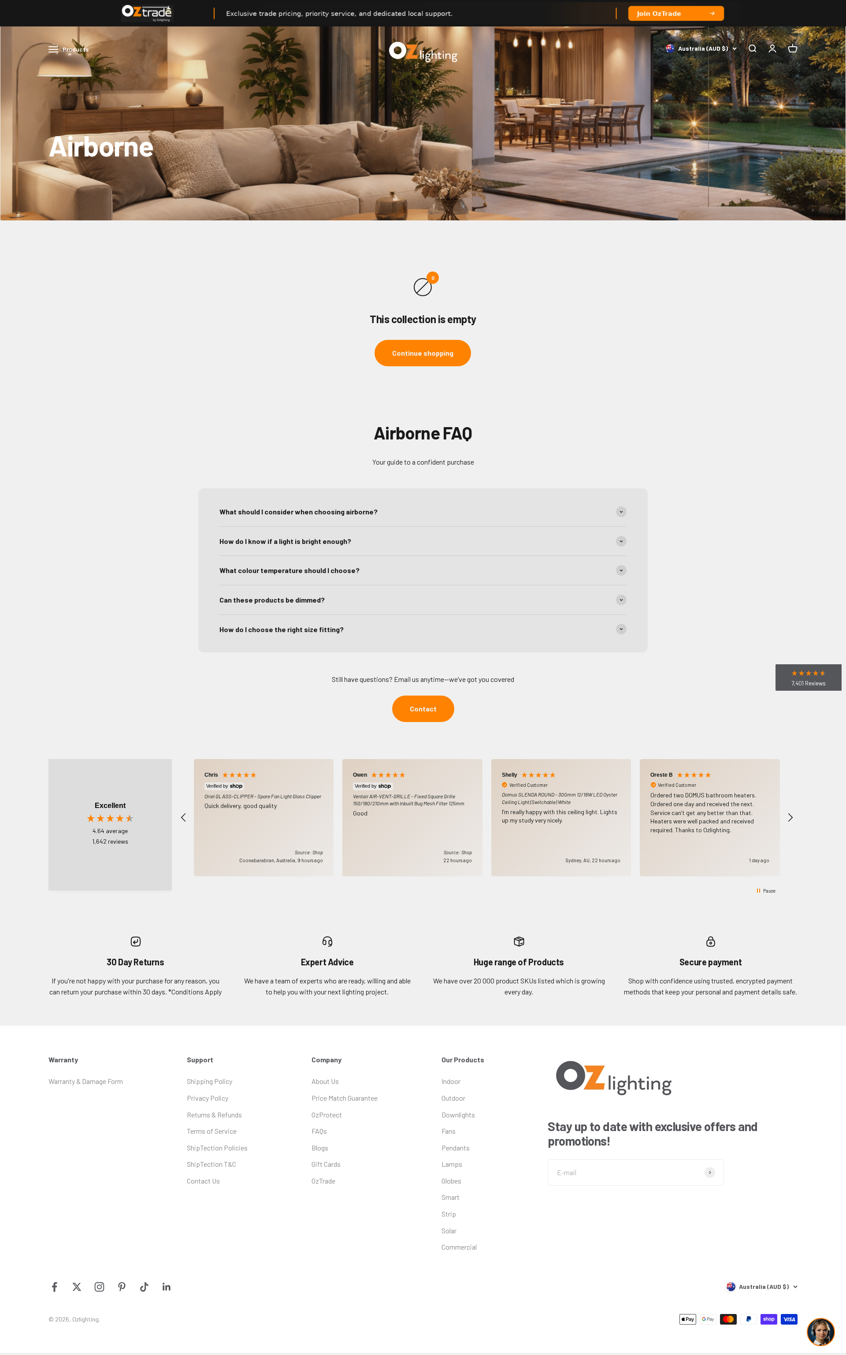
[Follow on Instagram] (99, 1287)
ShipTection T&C (211, 1164)
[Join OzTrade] (423, 13)
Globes (451, 1180)
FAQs (319, 1131)
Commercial (459, 1247)
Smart (451, 1197)
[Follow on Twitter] (77, 1287)
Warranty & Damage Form (85, 1081)
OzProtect (327, 1114)
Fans (449, 1131)
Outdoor (453, 1098)
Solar (449, 1230)
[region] (487, 817)
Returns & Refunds (214, 1114)
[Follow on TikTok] (144, 1287)
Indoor (451, 1081)
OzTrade (323, 1180)
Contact (423, 708)
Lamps (452, 1164)
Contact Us (203, 1180)
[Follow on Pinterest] (122, 1287)
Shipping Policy (209, 1081)
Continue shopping (422, 353)
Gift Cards (326, 1164)
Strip (449, 1214)
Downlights (458, 1114)
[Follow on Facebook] (54, 1287)
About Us (325, 1081)
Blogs (320, 1147)
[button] (183, 817)
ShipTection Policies (217, 1147)
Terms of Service (212, 1131)
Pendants (456, 1147)
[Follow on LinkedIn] (167, 1287)
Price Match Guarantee (345, 1098)
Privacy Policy (207, 1098)
